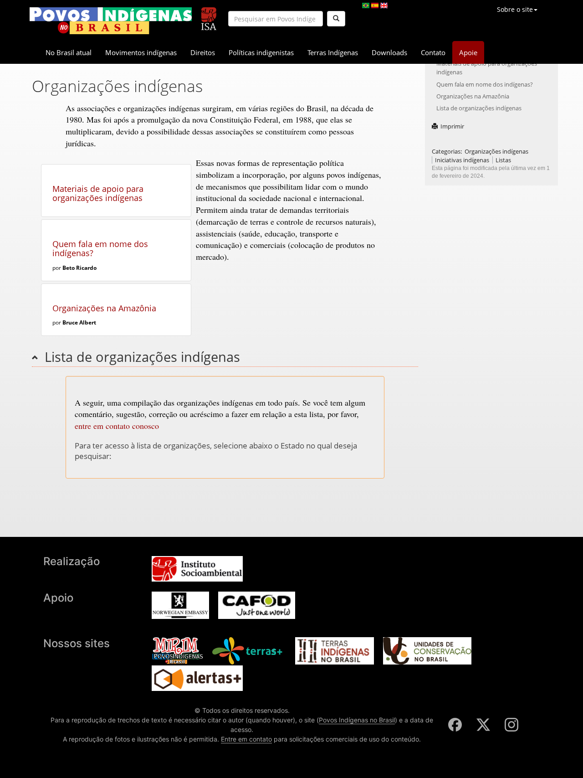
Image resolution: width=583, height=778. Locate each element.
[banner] (110, 20)
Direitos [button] (202, 52)
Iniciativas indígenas (462, 160)
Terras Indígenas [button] (332, 52)
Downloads (389, 52)
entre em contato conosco (117, 425)
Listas (503, 160)
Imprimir (452, 126)
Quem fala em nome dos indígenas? (100, 248)
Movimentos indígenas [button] (141, 52)
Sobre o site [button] (515, 9)
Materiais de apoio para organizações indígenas (97, 193)
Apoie (468, 52)
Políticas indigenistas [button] (261, 52)
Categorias (446, 151)
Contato (433, 52)
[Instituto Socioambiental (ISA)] (208, 14)
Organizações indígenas (496, 151)
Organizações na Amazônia (104, 308)
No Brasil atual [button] (69, 52)
